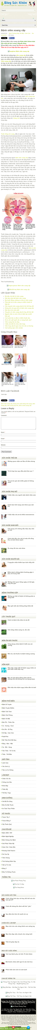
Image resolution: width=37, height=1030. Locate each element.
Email (3, 438)
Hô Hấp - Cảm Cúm (25, 33)
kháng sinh (16, 118)
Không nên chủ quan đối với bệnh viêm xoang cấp (19, 308)
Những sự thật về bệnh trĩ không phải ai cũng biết (21, 596)
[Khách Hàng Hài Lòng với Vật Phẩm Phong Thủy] (18, 880)
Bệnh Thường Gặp (14, 33)
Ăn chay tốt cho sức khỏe (16, 548)
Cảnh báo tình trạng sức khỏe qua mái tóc (21, 505)
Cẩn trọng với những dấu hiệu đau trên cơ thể (21, 529)
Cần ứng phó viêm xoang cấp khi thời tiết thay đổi (19, 306)
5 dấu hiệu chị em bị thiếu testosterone (21, 514)
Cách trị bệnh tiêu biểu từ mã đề (18, 620)
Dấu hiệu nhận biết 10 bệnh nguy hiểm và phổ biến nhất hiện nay (22, 668)
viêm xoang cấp (21, 55)
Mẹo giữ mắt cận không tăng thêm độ (20, 606)
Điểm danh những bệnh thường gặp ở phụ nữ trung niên (21, 572)
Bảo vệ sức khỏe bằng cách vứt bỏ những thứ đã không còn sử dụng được (21, 678)
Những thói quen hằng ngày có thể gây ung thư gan (21, 582)
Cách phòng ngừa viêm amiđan (14, 328)
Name (3, 432)
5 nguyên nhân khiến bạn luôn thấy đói (21, 562)
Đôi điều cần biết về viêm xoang (14, 296)
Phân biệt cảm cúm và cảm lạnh (16, 969)
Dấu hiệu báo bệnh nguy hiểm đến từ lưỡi (22, 687)
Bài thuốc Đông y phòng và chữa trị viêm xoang (18, 300)
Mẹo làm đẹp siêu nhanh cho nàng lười (19, 934)
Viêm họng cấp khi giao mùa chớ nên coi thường (19, 326)
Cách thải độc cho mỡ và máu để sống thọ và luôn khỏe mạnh (21, 539)
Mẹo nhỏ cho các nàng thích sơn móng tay (20, 926)
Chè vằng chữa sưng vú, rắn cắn (19, 630)
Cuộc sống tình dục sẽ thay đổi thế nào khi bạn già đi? (20, 899)
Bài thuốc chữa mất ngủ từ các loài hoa (19, 962)
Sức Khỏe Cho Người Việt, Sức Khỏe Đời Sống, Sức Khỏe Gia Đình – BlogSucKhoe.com (18, 1009)
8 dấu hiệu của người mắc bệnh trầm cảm (22, 495)
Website (3, 445)
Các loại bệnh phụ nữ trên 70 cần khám (19, 954)
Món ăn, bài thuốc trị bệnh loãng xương (21, 654)
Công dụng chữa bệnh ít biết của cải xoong (20, 644)
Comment (4, 415)
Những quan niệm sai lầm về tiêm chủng (21, 461)
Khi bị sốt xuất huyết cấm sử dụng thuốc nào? (18, 320)
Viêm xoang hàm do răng (12, 322)
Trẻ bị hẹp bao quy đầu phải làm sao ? (21, 471)
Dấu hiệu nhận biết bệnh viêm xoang (15, 298)
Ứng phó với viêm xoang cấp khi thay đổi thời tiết (19, 312)
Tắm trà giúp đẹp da (12, 942)
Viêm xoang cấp (6, 61)
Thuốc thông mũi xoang (7, 134)
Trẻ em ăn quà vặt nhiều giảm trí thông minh (21, 481)
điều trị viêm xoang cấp (25, 405)
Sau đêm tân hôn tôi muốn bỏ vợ (17, 914)
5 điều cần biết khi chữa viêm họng (15, 324)
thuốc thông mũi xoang (26, 403)
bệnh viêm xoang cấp (21, 157)
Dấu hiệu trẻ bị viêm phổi (12, 310)
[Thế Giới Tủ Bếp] (18, 884)
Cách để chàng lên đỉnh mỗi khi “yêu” (18, 906)
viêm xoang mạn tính (12, 405)
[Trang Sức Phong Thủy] (18, 285)
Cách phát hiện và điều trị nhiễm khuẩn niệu (17, 318)
